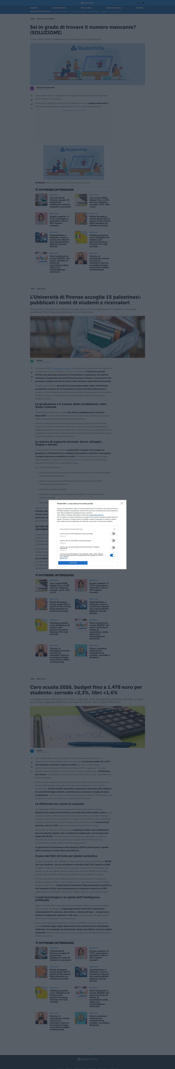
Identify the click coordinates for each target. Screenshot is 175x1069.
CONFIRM (73, 563)
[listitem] (87, 529)
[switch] (112, 533)
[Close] (122, 504)
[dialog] (87, 534)
